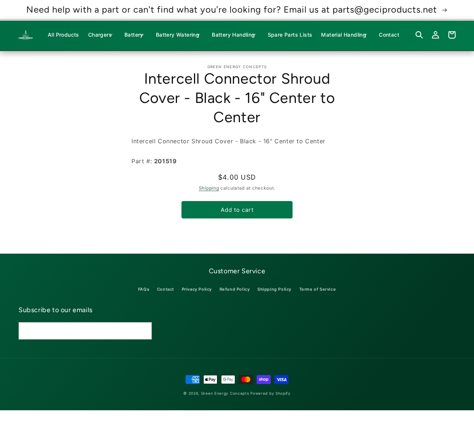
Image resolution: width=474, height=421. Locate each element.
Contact (165, 289)
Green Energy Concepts (225, 393)
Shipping (209, 188)
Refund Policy (235, 289)
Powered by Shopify (270, 393)
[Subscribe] (143, 331)
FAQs (143, 289)
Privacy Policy (197, 289)
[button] (102, 35)
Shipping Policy (274, 289)
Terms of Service (317, 289)
